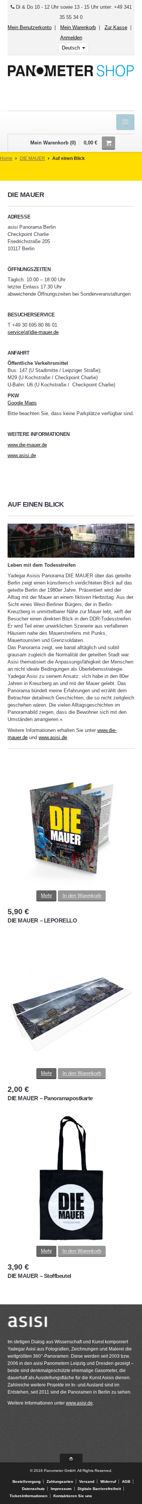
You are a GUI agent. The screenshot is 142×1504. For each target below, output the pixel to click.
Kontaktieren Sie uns (72, 1496)
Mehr (46, 895)
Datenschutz (33, 1489)
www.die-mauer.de (27, 445)
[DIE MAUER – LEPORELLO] (71, 825)
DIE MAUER (32, 158)
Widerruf (108, 1481)
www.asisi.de (22, 455)
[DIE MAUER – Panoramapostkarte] (71, 1003)
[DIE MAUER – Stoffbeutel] (71, 1180)
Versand (86, 1481)
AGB (126, 1481)
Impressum (61, 1489)
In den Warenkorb (81, 895)
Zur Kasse (116, 27)
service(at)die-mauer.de (33, 332)
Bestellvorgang (26, 1481)
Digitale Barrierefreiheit (99, 1489)
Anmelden (71, 37)
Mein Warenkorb (78, 27)
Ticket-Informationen (28, 1496)
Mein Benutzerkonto (29, 27)
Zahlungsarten (60, 1481)
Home (6, 158)
